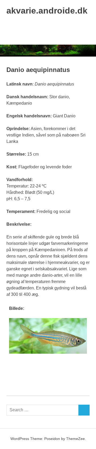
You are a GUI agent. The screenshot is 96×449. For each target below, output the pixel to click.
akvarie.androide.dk (46, 10)
